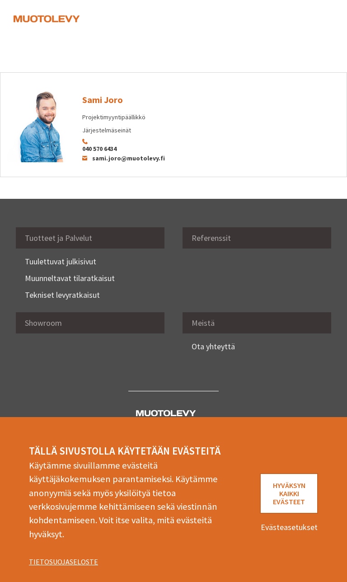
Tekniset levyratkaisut (62, 295)
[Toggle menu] (320, 23)
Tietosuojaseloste (63, 561)
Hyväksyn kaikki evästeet (289, 493)
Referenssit (211, 238)
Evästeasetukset (289, 527)
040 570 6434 (99, 149)
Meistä (203, 323)
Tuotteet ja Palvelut (58, 238)
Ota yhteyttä (213, 346)
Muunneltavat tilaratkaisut (70, 278)
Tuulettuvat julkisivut (60, 261)
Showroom (43, 323)
